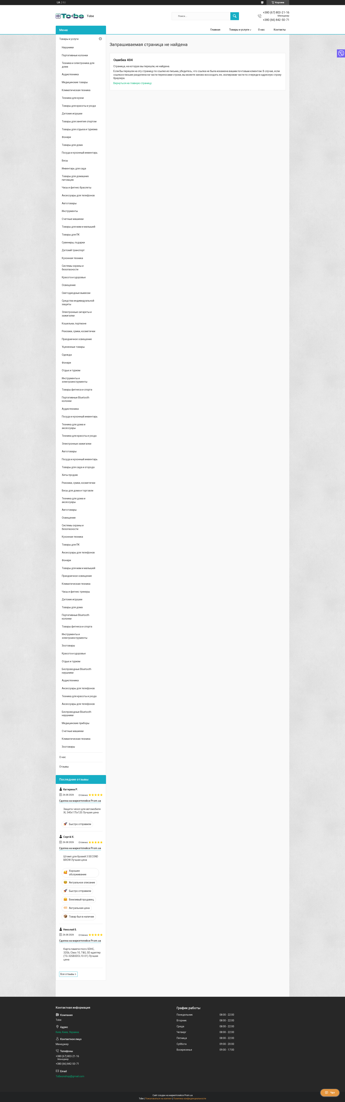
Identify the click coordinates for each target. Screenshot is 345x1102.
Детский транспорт (73, 250)
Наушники (68, 47)
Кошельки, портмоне (74, 323)
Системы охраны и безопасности (73, 267)
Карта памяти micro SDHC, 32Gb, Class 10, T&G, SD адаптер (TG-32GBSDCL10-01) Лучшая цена (82, 954)
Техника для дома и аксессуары (73, 426)
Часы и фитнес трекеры (76, 591)
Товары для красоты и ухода (79, 105)
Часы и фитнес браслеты (76, 187)
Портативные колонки (75, 55)
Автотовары (69, 203)
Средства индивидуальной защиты (78, 302)
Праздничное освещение (77, 339)
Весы (65, 160)
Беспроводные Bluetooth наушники (76, 671)
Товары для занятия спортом (79, 121)
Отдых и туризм (71, 370)
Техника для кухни (73, 97)
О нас (261, 29)
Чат (332, 1092)
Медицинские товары (75, 82)
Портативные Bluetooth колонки (75, 399)
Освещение (69, 285)
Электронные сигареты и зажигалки (77, 314)
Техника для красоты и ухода (79, 435)
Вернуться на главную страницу (132, 83)
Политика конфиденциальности (189, 1098)
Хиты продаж (70, 474)
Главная (215, 29)
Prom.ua (188, 1095)
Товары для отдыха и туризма (79, 129)
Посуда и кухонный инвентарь (80, 152)
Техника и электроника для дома (78, 65)
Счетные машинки (73, 219)
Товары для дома (72, 145)
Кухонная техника (72, 258)
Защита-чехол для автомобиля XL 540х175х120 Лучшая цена (82, 811)
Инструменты (70, 211)
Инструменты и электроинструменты (74, 380)
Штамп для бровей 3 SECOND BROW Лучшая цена (80, 858)
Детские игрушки (72, 113)
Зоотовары (68, 645)
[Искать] (234, 16)
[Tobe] (70, 16)
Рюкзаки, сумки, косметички (78, 331)
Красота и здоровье (74, 277)
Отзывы (64, 766)
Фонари (66, 137)
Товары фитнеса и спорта (77, 389)
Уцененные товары (73, 346)
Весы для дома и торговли (77, 490)
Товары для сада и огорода (78, 467)
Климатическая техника (76, 90)
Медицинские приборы (75, 723)
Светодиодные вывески (76, 293)
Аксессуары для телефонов (78, 195)
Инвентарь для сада (74, 168)
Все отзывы (67, 974)
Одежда (67, 354)
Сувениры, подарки (73, 242)
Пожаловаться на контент (158, 1098)
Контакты (280, 29)
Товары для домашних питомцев (75, 178)
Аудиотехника (70, 74)
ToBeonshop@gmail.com (70, 1076)
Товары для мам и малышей (78, 226)
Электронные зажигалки (76, 443)
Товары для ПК (71, 234)
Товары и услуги (239, 29)
